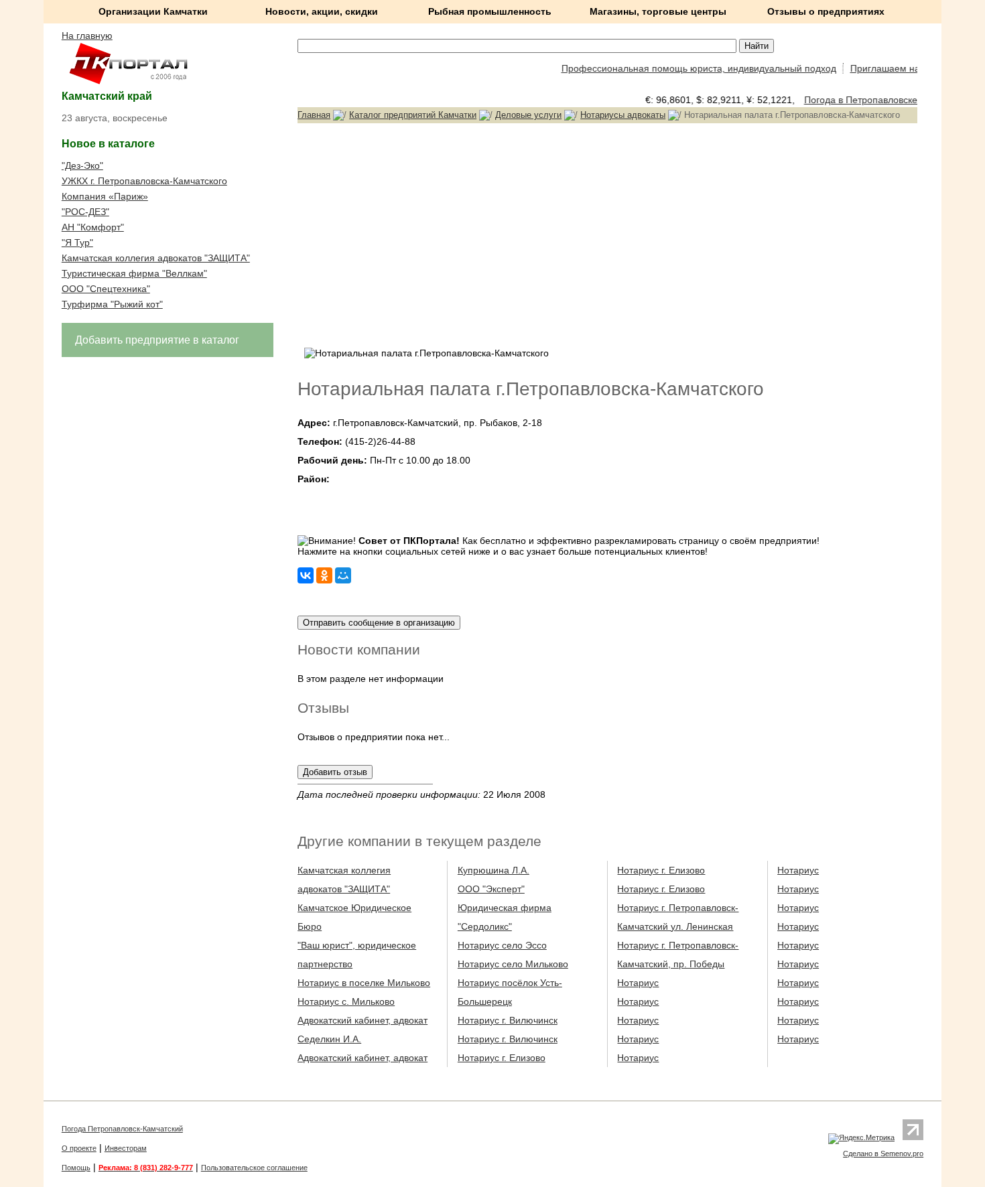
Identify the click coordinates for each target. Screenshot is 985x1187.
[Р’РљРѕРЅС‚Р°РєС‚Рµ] (306, 575)
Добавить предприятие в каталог (157, 340)
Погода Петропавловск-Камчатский (122, 1129)
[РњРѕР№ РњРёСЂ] (343, 575)
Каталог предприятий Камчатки (412, 115)
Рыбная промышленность (489, 11)
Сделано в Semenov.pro (883, 1153)
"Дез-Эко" (82, 165)
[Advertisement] (607, 234)
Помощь (76, 1168)
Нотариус (638, 982)
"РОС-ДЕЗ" (85, 211)
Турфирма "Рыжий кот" (112, 304)
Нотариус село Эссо (502, 945)
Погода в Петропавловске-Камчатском (881, 99)
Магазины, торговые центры (658, 11)
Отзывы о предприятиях (825, 11)
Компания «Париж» (105, 196)
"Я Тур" (77, 242)
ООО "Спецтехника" (106, 288)
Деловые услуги (528, 115)
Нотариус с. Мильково (346, 1001)
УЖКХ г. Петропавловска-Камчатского (144, 181)
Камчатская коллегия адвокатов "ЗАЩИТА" (156, 258)
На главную (87, 35)
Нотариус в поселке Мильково (364, 982)
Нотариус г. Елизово (501, 1057)
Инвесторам (126, 1148)
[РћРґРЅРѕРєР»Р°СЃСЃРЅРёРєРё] (324, 575)
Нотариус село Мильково (513, 964)
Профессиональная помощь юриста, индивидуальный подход (688, 68)
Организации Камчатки (153, 11)
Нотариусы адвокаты (622, 115)
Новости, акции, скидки (321, 11)
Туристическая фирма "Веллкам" (134, 273)
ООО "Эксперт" (491, 889)
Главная (314, 115)
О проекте (79, 1148)
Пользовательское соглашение (254, 1168)
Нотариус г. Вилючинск (507, 1020)
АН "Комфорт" (93, 227)
